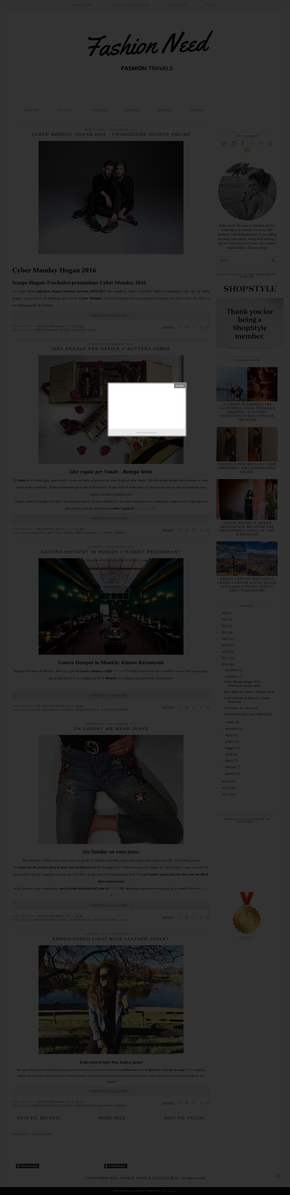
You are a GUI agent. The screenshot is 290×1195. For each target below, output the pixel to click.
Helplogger (152, 432)
